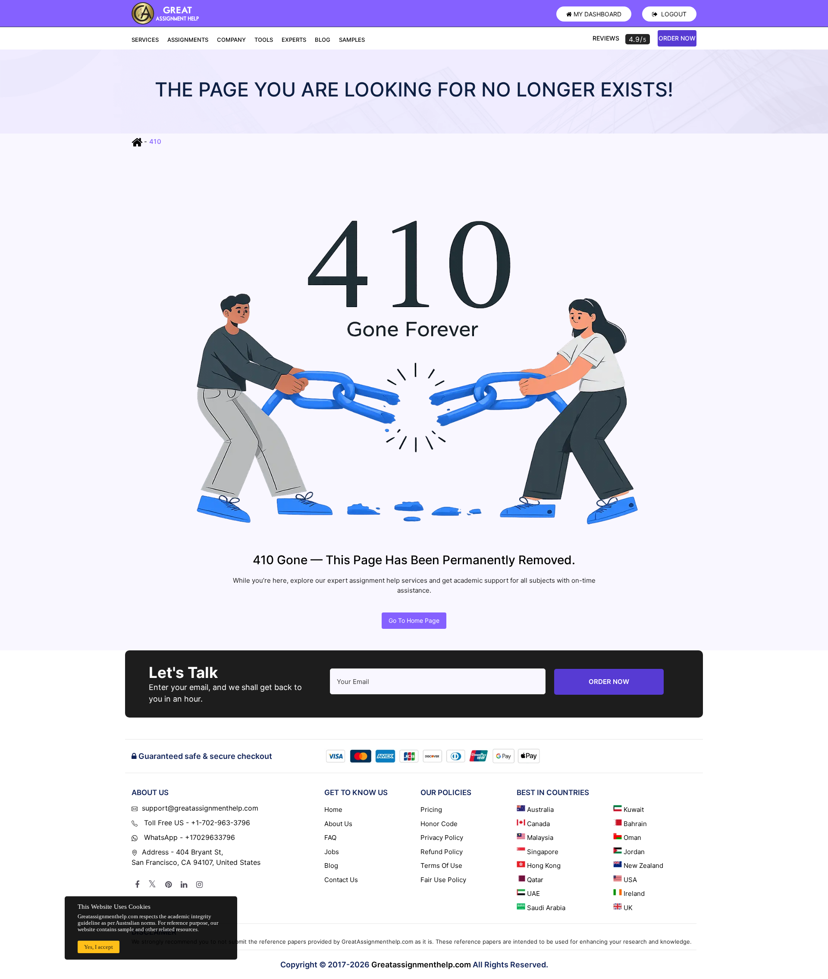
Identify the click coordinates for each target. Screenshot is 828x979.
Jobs (331, 852)
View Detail (140, 948)
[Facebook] (137, 884)
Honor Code (439, 824)
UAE (533, 893)
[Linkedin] (184, 884)
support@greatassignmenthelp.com (200, 808)
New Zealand (643, 865)
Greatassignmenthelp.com (421, 964)
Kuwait (634, 809)
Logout (673, 14)
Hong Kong (544, 865)
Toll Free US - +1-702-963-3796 (196, 822)
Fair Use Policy (443, 880)
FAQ (330, 837)
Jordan (634, 852)
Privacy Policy (441, 837)
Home (333, 809)
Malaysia (540, 837)
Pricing (431, 809)
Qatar (535, 880)
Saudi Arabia (546, 908)
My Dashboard (597, 14)
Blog (322, 39)
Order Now (677, 38)
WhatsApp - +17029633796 (188, 837)
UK (628, 908)
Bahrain (635, 824)
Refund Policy (441, 852)
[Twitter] (152, 884)
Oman (632, 837)
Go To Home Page (414, 620)
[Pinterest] (168, 884)
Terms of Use (441, 865)
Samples (352, 39)
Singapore (542, 852)
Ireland (634, 893)
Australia (540, 809)
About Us (338, 824)
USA (630, 880)
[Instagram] (199, 884)
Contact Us (341, 880)
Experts (294, 39)
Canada (538, 824)
